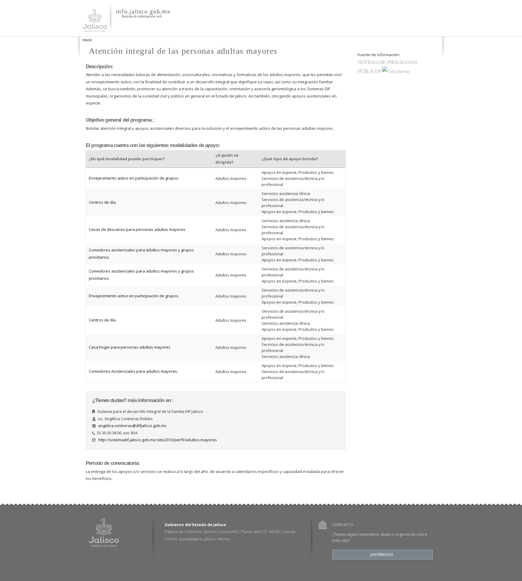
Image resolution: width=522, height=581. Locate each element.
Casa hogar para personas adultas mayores (129, 347)
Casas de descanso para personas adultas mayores (137, 229)
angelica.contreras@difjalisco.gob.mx (132, 425)
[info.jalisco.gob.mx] (95, 28)
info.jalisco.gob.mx (143, 11)
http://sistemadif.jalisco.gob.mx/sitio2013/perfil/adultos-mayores (157, 439)
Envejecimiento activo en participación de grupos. (134, 178)
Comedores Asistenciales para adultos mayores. (133, 371)
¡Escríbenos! (381, 554)
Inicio (87, 40)
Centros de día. (103, 202)
